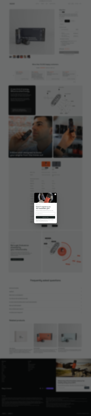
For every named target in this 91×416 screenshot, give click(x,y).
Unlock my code (45, 217)
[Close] (55, 194)
